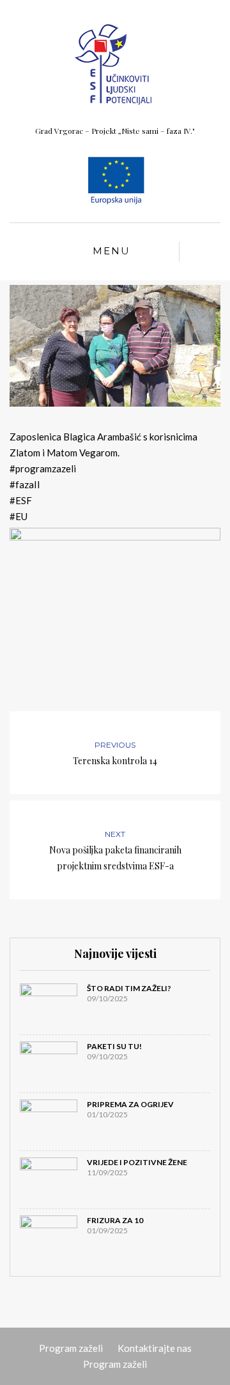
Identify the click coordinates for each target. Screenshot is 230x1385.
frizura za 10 (115, 1220)
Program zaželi (71, 1348)
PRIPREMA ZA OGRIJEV (130, 1104)
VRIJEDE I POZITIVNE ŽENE (137, 1162)
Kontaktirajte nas (155, 1348)
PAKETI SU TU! (114, 1046)
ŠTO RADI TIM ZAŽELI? (129, 988)
